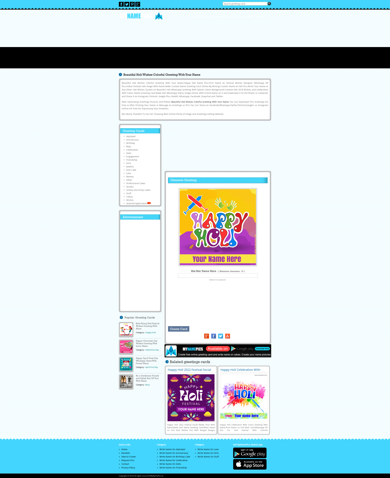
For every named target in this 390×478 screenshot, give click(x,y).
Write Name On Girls (208, 453)
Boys (128, 146)
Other (129, 179)
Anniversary (132, 139)
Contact (125, 463)
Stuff (128, 193)
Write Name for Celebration (174, 460)
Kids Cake (131, 169)
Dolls (128, 153)
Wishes (130, 200)
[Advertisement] (195, 47)
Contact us (263, 16)
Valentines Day (152, 349)
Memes (130, 176)
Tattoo (129, 196)
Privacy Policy (128, 467)
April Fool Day (151, 367)
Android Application (136, 203)
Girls (128, 163)
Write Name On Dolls (170, 463)
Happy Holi (150, 332)
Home (194, 16)
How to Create (224, 16)
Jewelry (130, 166)
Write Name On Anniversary (174, 453)
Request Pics (244, 16)
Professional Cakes (135, 183)
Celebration (132, 149)
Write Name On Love (208, 449)
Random (206, 16)
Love (128, 173)
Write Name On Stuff (208, 456)
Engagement (132, 156)
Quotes (130, 186)
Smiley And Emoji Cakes (138, 190)
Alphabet (131, 136)
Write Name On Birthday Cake (175, 456)
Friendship (131, 159)
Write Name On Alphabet (172, 449)
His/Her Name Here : (218, 271)
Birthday (130, 143)
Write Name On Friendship (173, 467)
